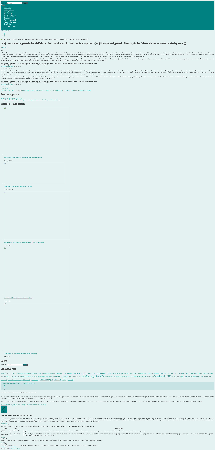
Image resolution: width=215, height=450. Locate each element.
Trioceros (26, 380)
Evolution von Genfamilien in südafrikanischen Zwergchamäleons (24, 242)
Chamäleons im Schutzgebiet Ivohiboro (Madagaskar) (20, 353)
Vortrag (60, 379)
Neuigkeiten (8, 12)
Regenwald (150, 376)
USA (38, 380)
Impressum (18, 383)
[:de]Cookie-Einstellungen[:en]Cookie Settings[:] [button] (13, 404)
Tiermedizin (19, 380)
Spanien (173, 376)
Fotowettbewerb (10, 20)
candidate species (70, 90)
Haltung (36, 376)
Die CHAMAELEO (10, 16)
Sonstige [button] (3, 442)
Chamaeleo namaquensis (145, 373)
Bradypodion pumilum (41, 373)
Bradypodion (12, 373)
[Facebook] (4, 33)
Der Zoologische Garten (7, 66)
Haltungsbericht (44, 376)
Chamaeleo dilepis (118, 373)
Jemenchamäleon (63, 376)
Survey (179, 376)
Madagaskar (95, 376)
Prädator (132, 376)
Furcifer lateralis (204, 373)
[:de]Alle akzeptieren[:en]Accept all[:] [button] (36, 404)
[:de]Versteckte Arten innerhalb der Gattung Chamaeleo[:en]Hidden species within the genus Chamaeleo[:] (30, 100)
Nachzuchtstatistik (11, 22)
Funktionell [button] (4, 423)
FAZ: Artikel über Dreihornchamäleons (12, 98)
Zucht (71, 380)
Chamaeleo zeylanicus (159, 373)
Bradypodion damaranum (27, 373)
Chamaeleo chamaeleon (99, 373)
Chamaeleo (58, 373)
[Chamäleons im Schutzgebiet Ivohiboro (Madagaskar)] (37, 350)
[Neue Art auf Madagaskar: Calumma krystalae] (37, 294)
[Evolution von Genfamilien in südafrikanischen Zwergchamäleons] (37, 239)
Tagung (7, 18)
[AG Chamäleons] (6, 30)
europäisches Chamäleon (189, 373)
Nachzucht (110, 376)
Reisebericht (162, 376)
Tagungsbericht (207, 376)
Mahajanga (87, 90)
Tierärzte (7, 24)
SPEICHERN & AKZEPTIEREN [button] (8, 447)
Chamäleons (173, 373)
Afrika (3, 373)
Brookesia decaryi (59, 90)
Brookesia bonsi (38, 90)
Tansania (4, 380)
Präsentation (140, 376)
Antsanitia (25, 90)
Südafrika (188, 376)
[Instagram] (4, 35)
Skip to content (5, 29)
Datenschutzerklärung (29, 383)
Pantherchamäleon (122, 376)
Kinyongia (75, 376)
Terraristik (11, 380)
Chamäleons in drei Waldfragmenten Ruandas (18, 186)
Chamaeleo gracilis (132, 373)
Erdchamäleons (79, 90)
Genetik (29, 376)
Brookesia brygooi (49, 90)
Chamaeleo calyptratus (74, 373)
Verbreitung (46, 379)
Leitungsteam (9, 10)
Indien (52, 376)
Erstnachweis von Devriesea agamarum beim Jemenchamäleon (23, 157)
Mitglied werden (10, 26)
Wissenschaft (4, 89)
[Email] (4, 36)
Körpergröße (82, 376)
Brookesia (31, 90)
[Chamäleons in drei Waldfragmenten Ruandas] (34, 183)
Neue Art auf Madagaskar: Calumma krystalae (18, 298)
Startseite (7, 8)
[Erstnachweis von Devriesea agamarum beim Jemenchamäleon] (37, 154)
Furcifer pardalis (15, 376)
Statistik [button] (3, 437)
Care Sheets (8, 14)
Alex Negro (5, 47)
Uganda (33, 380)
